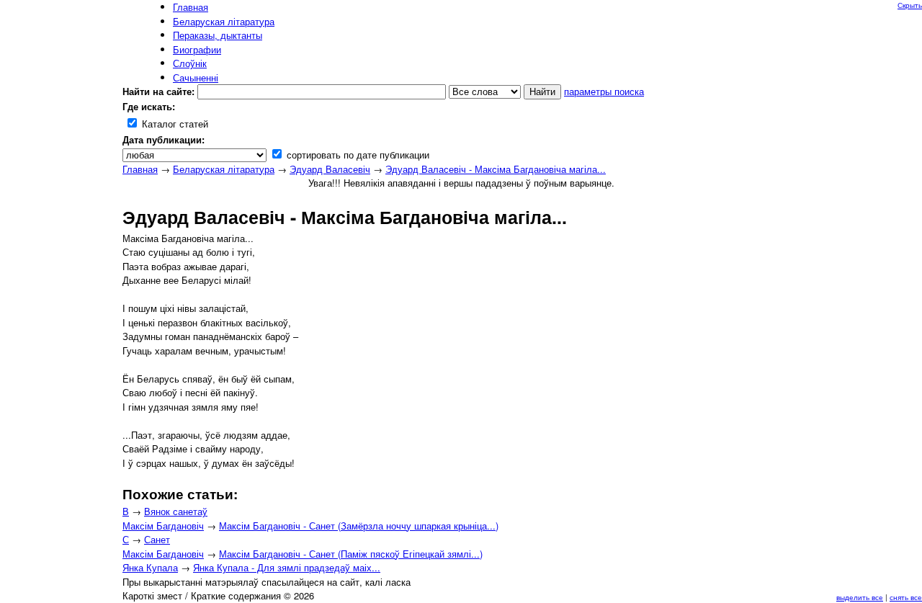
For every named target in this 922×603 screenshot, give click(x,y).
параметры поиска (604, 91)
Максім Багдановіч (163, 525)
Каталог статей (173, 123)
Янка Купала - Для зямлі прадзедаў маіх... (286, 567)
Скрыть (910, 5)
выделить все (859, 597)
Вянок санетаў (175, 511)
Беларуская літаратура (223, 169)
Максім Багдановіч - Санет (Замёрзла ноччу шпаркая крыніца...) (358, 525)
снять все (906, 597)
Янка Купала (150, 567)
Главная (140, 169)
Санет (157, 539)
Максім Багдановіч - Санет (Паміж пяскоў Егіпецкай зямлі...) (351, 553)
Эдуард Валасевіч (330, 169)
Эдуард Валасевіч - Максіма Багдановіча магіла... (495, 169)
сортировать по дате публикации (356, 154)
